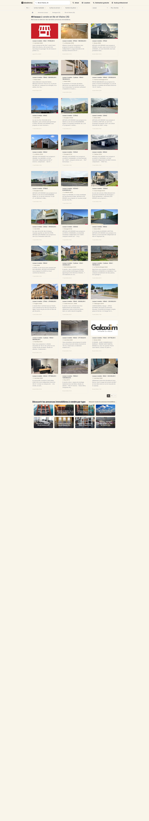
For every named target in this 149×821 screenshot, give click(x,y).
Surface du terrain (54, 8)
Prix (27, 8)
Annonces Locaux (43, 12)
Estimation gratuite (102, 3)
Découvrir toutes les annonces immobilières (103, 402)
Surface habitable (39, 8)
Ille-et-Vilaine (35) (70, 12)
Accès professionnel (121, 3)
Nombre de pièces (70, 8)
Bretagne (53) (56, 12)
